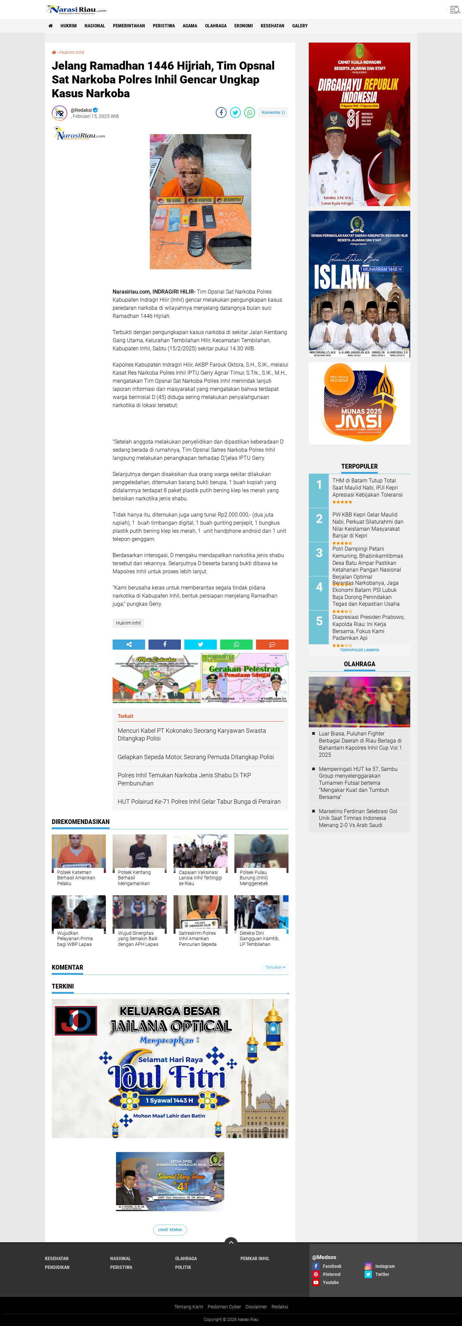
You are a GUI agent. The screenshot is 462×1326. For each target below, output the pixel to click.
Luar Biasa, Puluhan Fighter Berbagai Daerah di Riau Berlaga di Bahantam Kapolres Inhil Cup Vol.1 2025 (360, 744)
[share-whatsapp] (249, 112)
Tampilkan (274, 967)
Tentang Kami (188, 1306)
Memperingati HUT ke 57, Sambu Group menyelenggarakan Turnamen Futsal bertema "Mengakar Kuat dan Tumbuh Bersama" (358, 783)
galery (300, 25)
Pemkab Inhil (255, 1258)
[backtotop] (231, 1244)
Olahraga (216, 25)
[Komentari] (272, 645)
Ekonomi (243, 25)
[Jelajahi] (454, 9)
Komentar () (273, 112)
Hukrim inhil (72, 52)
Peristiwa (164, 25)
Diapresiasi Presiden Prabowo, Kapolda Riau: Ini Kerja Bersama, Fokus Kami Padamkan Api (368, 627)
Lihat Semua (170, 1230)
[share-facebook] (221, 112)
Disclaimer (256, 1306)
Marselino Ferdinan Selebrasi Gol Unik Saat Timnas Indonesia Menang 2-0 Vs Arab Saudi (358, 818)
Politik (183, 1267)
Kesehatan (272, 25)
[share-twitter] (235, 112)
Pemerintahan (129, 25)
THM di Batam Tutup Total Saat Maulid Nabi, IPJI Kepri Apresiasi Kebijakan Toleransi (367, 487)
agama (190, 25)
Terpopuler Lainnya (359, 650)
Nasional (95, 25)
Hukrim (69, 25)
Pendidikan (57, 1267)
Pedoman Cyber (224, 1306)
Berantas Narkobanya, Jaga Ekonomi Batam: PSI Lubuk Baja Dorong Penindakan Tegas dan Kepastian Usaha (366, 593)
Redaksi (280, 1306)
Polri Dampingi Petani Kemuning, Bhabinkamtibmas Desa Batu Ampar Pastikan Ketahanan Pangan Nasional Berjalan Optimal (367, 563)
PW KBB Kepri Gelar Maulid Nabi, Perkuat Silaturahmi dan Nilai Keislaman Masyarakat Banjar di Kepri (367, 525)
